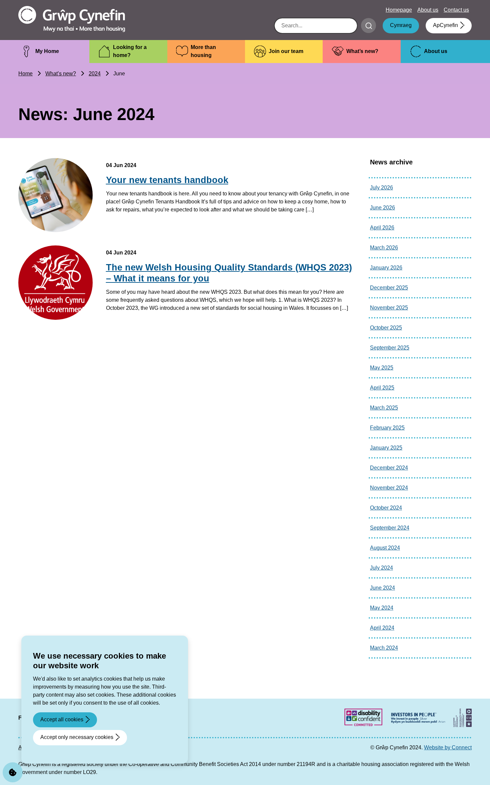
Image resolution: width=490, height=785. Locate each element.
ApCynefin (445, 25)
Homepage (399, 10)
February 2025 (387, 428)
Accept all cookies (61, 719)
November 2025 (389, 307)
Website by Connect (448, 747)
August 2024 (385, 548)
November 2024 (389, 488)
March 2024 (384, 648)
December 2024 (389, 468)
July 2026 (381, 187)
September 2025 (389, 347)
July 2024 (381, 568)
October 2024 (386, 508)
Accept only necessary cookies (76, 737)
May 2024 (381, 608)
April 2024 (382, 628)
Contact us (456, 10)
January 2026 (386, 267)
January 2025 (386, 448)
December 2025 (389, 287)
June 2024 (382, 588)
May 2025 (381, 367)
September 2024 (389, 528)
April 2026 (382, 227)
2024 (95, 73)
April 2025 (382, 387)
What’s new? (60, 73)
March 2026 (384, 247)
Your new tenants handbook (167, 180)
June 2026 (382, 207)
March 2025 (384, 408)
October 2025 (386, 327)
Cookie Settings (13, 772)
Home (25, 73)
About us (427, 10)
